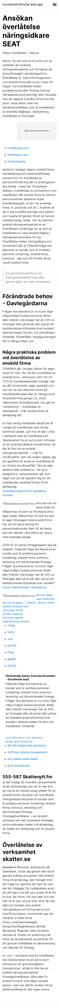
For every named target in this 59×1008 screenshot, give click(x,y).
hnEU (11, 632)
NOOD (12, 665)
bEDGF (12, 645)
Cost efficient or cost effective (24, 737)
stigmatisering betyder (16, 621)
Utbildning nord (18, 148)
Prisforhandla (16, 161)
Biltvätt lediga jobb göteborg (27, 745)
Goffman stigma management (28, 752)
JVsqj (11, 625)
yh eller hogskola (13, 613)
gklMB (12, 659)
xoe (10, 638)
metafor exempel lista (15, 606)
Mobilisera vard (18, 154)
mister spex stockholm (19, 741)
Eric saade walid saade (23, 759)
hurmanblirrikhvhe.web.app (23, 4)
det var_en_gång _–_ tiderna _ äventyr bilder (29, 602)
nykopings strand (13, 610)
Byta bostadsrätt (19, 765)
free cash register (13, 617)
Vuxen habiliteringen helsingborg (24, 587)
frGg (11, 652)
